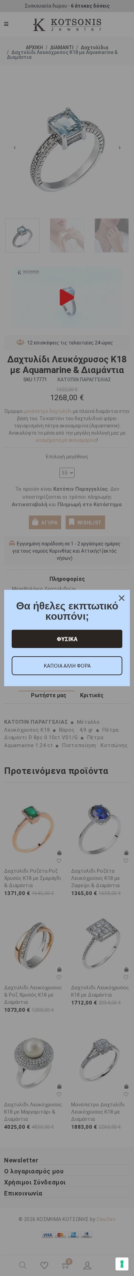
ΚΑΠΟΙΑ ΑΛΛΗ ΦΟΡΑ (67, 665)
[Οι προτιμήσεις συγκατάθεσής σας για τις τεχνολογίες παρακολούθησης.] (122, 1263)
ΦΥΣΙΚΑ (67, 639)
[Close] (121, 598)
